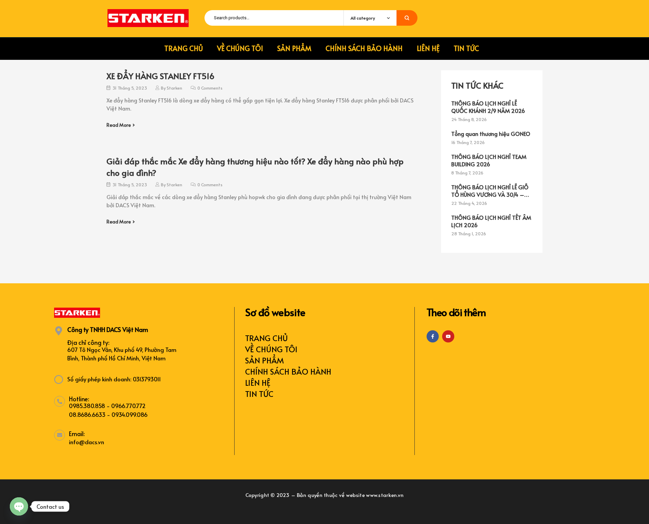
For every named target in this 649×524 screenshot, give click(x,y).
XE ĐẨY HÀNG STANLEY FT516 (160, 75)
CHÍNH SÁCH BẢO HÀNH (288, 371)
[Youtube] (448, 336)
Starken (174, 88)
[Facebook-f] (433, 336)
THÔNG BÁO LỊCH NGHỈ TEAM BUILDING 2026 (488, 160)
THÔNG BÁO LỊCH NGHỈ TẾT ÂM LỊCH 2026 (491, 221)
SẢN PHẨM (264, 360)
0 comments (209, 88)
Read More (118, 125)
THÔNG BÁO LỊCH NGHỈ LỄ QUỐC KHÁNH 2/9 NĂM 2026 (488, 106)
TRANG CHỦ (266, 338)
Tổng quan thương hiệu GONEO (490, 133)
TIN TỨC (259, 393)
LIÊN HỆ (257, 382)
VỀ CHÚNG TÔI (271, 349)
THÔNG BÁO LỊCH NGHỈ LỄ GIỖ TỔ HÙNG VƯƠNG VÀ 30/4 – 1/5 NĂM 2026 (489, 190)
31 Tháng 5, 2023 (130, 88)
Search (406, 18)
